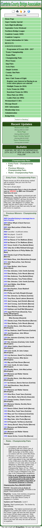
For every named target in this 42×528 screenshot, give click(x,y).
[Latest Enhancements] (21, 11)
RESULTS (9, 43)
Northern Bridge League (15, 31)
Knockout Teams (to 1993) (17, 92)
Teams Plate (10, 55)
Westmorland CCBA (13, 101)
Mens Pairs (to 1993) (15, 95)
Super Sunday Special (13, 22)
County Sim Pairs (13, 72)
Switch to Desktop (21, 120)
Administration (11, 113)
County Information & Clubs (16, 40)
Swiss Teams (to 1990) (15, 89)
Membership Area (12, 110)
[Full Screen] (14, 11)
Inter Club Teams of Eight (16, 78)
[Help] (29, 11)
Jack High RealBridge (14, 25)
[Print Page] (18, 11)
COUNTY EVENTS (13, 46)
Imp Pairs (10, 64)
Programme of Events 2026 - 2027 (20, 49)
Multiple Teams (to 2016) (16, 86)
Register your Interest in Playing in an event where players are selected (22, 82)
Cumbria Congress (12, 37)
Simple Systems (12, 70)
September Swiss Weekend (15, 28)
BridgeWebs (10, 116)
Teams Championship (14, 52)
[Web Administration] (25, 11)
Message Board (11, 104)
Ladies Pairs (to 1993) (15, 98)
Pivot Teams (10, 61)
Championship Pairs (14, 58)
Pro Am (9, 75)
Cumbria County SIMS (14, 34)
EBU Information (12, 107)
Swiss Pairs (10, 67)
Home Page (9, 19)
